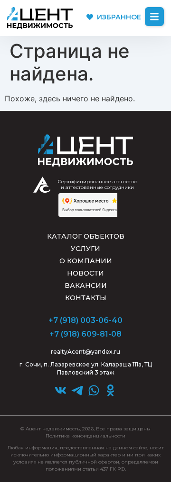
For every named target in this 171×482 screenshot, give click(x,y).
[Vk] (60, 390)
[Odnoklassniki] (110, 390)
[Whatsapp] (94, 390)
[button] (154, 16)
